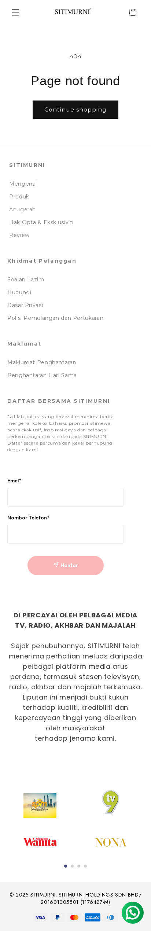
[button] (15, 12)
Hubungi (19, 292)
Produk (19, 196)
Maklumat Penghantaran (41, 362)
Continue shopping (75, 109)
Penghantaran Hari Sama (42, 375)
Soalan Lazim (25, 279)
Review (19, 235)
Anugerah (22, 209)
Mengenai (23, 183)
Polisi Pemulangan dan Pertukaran (55, 318)
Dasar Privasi (25, 305)
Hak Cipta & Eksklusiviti (41, 222)
